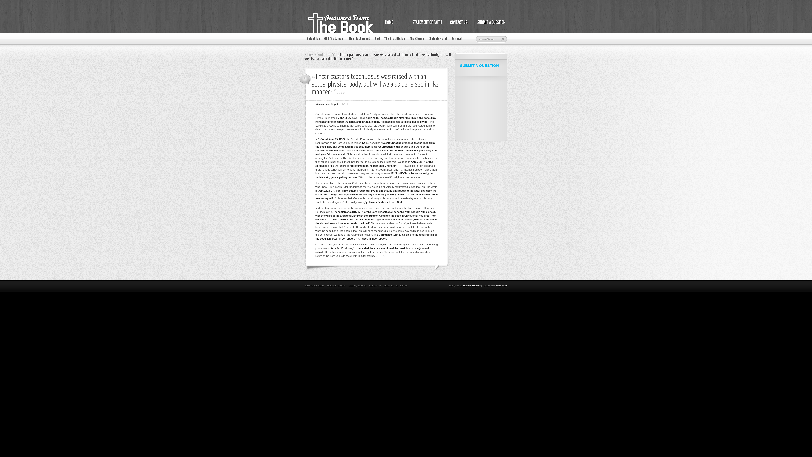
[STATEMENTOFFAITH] (426, 24)
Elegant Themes (472, 285)
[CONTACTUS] (458, 24)
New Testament (359, 39)
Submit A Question (314, 285)
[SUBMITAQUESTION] (490, 24)
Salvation (313, 39)
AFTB (342, 93)
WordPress (501, 285)
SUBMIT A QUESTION (479, 65)
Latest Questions (357, 285)
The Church (416, 39)
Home (308, 55)
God (377, 39)
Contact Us (375, 285)
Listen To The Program (395, 285)
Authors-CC (326, 55)
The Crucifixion (394, 39)
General (456, 39)
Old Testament (334, 39)
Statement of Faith (336, 285)
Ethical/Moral (437, 39)
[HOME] (393, 24)
